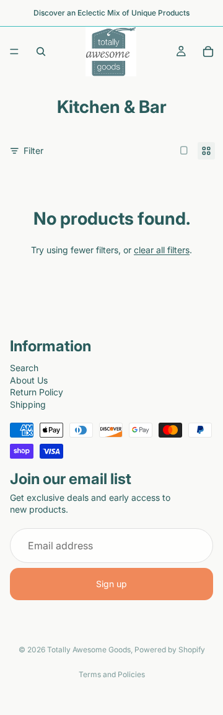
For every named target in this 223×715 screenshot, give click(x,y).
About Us (29, 379)
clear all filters (162, 250)
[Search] (41, 51)
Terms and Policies (112, 674)
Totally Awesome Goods (89, 649)
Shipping (28, 403)
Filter (33, 150)
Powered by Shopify (169, 649)
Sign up (111, 583)
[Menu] (14, 51)
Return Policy (36, 392)
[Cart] (208, 51)
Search (24, 367)
